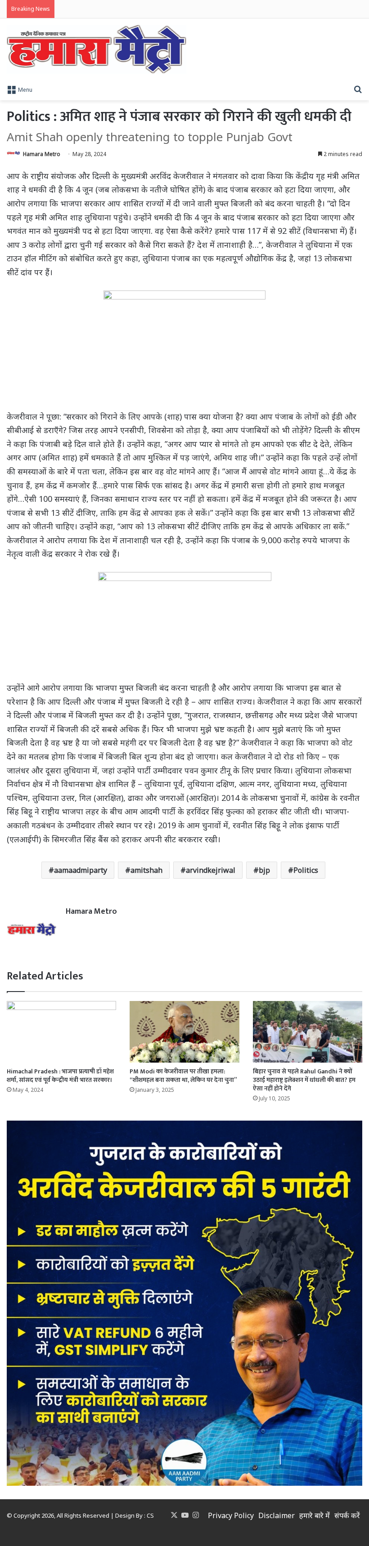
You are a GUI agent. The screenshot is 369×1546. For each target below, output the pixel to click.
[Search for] (357, 89)
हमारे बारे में (314, 1515)
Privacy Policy (231, 1515)
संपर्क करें (347, 1515)
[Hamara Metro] (96, 49)
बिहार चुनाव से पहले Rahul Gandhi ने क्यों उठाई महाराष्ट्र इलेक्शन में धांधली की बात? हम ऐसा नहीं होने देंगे (304, 1080)
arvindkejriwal (210, 870)
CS (150, 1515)
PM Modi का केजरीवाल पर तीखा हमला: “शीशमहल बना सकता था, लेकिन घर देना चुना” (183, 1075)
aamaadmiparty (80, 870)
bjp (264, 870)
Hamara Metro (41, 154)
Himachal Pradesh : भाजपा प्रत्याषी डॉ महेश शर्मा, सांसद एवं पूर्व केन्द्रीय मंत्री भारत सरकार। (60, 1075)
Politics (305, 870)
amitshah (146, 870)
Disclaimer (276, 1515)
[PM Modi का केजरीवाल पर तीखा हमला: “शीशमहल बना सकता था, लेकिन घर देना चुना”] (184, 1032)
